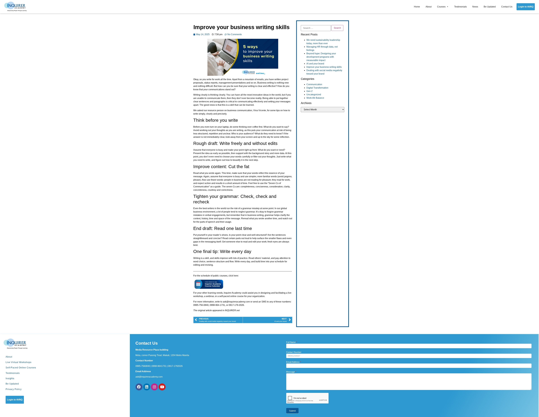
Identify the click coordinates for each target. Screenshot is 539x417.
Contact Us (506, 6)
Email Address (293, 362)
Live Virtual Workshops (18, 362)
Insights (10, 378)
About (428, 6)
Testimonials (460, 6)
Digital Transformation (317, 88)
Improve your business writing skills (324, 67)
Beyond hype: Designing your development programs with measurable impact (321, 56)
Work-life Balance (315, 98)
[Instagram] (154, 386)
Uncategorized (313, 94)
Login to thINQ (525, 6)
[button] (15, 400)
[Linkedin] (146, 386)
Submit (292, 411)
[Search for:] (316, 28)
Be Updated (490, 6)
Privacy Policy (14, 389)
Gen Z (309, 91)
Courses (441, 6)
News (475, 6)
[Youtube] (162, 386)
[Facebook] (138, 386)
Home (417, 6)
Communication (314, 84)
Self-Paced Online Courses (21, 367)
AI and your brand (315, 63)
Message (291, 372)
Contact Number (293, 352)
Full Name (291, 342)
